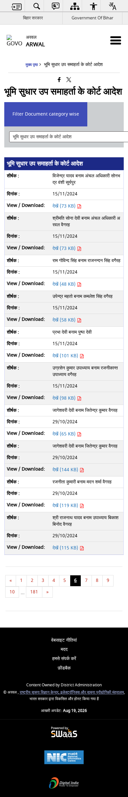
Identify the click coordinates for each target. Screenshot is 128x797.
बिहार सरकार (33, 18)
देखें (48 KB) (65, 284)
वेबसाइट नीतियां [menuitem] (64, 640)
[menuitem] (16, 6)
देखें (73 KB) (65, 206)
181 (34, 591)
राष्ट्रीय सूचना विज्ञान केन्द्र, (40, 692)
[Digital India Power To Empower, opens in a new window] (64, 784)
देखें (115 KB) (66, 547)
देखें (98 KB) (65, 398)
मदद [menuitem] (64, 649)
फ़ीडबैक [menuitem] (64, 668)
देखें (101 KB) (66, 355)
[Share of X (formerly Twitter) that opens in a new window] (69, 80)
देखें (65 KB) (65, 434)
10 (12, 591)
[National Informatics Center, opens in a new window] (64, 758)
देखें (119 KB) (66, 505)
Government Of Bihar (92, 18)
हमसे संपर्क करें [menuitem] (64, 658)
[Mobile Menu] (115, 40)
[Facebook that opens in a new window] (59, 80)
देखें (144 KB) (66, 469)
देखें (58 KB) (65, 320)
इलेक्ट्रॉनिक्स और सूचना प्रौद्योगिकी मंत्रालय (92, 692)
